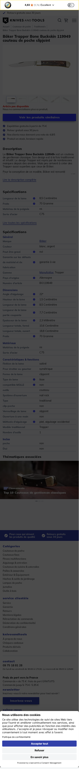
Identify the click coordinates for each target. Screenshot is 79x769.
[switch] (71, 5)
